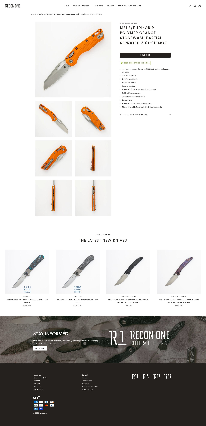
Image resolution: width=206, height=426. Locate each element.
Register (37, 383)
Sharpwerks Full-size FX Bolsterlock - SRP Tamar (27, 301)
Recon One (43, 413)
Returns (85, 378)
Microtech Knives (128, 23)
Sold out (145, 55)
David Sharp (27, 296)
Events (110, 6)
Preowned (98, 6)
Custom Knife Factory (128, 296)
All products (41, 14)
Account (37, 380)
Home (33, 14)
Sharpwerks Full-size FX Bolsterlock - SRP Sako (77, 301)
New (67, 6)
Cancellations (87, 380)
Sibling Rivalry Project (129, 6)
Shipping (85, 383)
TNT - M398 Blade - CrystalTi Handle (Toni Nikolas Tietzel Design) (128, 301)
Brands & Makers (81, 6)
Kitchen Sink (38, 389)
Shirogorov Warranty (90, 386)
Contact (85, 375)
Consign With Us (40, 378)
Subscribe (40, 348)
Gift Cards (37, 386)
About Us (37, 375)
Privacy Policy (87, 389)
